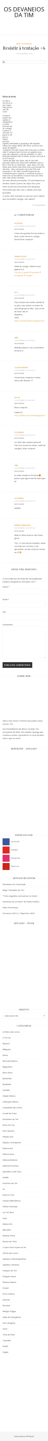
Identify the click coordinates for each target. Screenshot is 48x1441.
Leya (5, 1218)
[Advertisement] (24, 1384)
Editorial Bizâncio (10, 1160)
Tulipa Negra (21, 367)
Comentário (8, 624)
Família (5, 1177)
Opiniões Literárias (11, 1264)
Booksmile (7, 1078)
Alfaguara (7, 1049)
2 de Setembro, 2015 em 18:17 (24, 295)
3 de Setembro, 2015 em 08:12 (24, 400)
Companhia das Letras (12, 1107)
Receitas (6, 1305)
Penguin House (9, 1276)
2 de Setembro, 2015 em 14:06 (24, 226)
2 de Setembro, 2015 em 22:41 (24, 340)
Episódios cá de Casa (12, 1171)
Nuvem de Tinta (10, 1241)
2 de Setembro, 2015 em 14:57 (24, 259)
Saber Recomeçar (10, 907)
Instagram (18, 275)
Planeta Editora (9, 1282)
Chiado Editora (9, 1096)
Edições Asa (8, 1136)
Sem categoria (24, 44)
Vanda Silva (20, 256)
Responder (19, 229)
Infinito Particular (10, 1206)
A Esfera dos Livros (11, 1032)
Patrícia (18, 223)
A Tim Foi (7, 1037)
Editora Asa (8, 1148)
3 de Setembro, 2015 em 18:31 (24, 468)
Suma (5, 1328)
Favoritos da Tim (10, 1183)
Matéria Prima (9, 1235)
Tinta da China (9, 1334)
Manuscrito (7, 1224)
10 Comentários (38, 205)
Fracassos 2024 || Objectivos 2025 (19, 913)
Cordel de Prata (10, 1113)
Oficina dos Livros (10, 1253)
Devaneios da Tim (10, 1119)
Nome (6, 586)
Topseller (7, 1340)
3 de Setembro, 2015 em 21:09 (24, 501)
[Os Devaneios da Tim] (8, 31)
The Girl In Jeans (21, 272)
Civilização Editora (10, 1101)
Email (6, 599)
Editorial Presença (11, 1165)
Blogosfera (7, 1066)
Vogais (5, 1352)
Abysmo (6, 1043)
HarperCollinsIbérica (11, 1200)
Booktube (7, 1084)
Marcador (7, 1230)
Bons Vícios (8, 1072)
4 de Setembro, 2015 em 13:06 (24, 528)
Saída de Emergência (12, 1317)
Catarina (19, 432)
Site (4, 612)
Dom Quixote (8, 1131)
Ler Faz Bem (8, 1212)
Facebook (35, 272)
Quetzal (6, 1299)
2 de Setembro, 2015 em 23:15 (24, 370)
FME (16, 465)
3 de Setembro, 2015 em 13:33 (24, 435)
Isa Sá (17, 397)
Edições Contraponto (12, 1142)
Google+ (29, 275)
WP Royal (30, 1436)
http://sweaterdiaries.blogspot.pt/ (29, 320)
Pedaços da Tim (10, 1270)
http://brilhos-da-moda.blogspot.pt (29, 415)
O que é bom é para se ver (14, 1247)
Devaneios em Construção (14, 884)
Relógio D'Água (9, 1311)
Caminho (6, 1090)
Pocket (6, 1288)
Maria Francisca (22, 525)
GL (4, 1189)
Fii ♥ (16, 292)
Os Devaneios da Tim (24, 12)
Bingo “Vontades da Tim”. (14, 890)
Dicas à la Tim (9, 1125)
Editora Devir (8, 1154)
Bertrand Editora (10, 1061)
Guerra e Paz (8, 1195)
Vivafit (5, 1346)
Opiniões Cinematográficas (14, 1259)
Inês (16, 337)
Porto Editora (9, 1294)
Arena (5, 1055)
